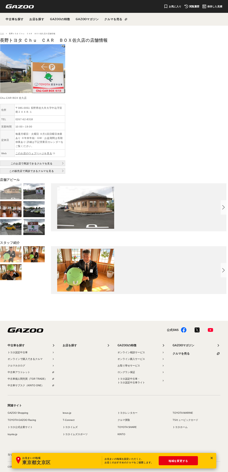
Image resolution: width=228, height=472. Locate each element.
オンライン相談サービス (131, 352)
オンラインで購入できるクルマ (25, 359)
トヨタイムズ (70, 427)
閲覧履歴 (194, 6)
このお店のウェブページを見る (33, 153)
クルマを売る (113, 19)
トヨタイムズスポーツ (75, 434)
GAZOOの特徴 (60, 19)
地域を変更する (178, 460)
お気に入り (175, 6)
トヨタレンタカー (128, 412)
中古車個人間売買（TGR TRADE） (27, 378)
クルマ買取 (124, 420)
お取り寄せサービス (129, 365)
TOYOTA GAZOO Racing (22, 420)
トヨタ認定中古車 (18, 352)
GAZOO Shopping (18, 412)
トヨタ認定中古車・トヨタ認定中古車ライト (131, 380)
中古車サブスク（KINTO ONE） (26, 385)
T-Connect (68, 420)
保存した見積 (214, 6)
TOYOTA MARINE (183, 412)
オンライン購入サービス (131, 359)
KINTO (121, 434)
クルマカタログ (16, 365)
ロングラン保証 (126, 372)
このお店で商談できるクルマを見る (32, 163)
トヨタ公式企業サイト (20, 427)
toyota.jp (12, 434)
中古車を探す (15, 19)
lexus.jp (67, 412)
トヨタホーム (180, 427)
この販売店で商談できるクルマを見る (31, 171)
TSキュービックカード (185, 420)
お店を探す (36, 19)
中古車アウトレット (19, 372)
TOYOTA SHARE (127, 427)
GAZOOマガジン (87, 19)
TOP (2, 34)
